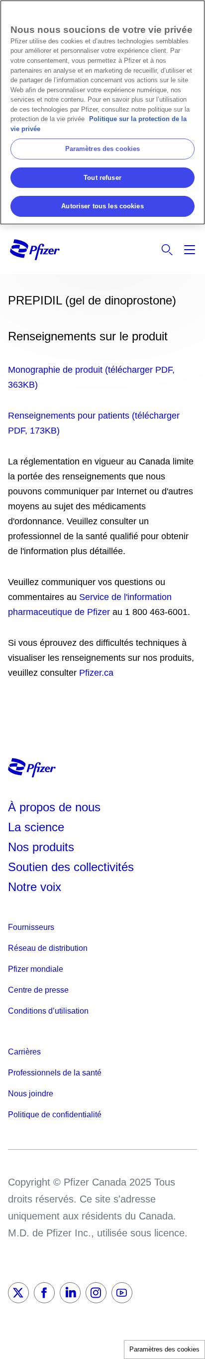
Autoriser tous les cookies (102, 206)
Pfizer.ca (96, 673)
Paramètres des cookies (164, 1349)
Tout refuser (102, 177)
